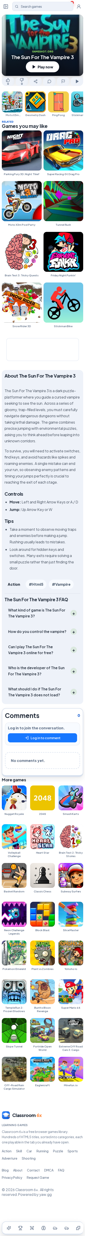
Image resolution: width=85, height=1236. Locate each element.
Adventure (9, 1158)
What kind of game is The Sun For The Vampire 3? (36, 613)
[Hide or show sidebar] (6, 6)
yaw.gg (45, 1194)
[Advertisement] (42, 349)
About (17, 1170)
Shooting (29, 1158)
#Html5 (36, 584)
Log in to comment (46, 738)
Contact (33, 1170)
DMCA (48, 1170)
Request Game (38, 1177)
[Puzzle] (78, 1228)
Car (29, 1151)
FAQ (61, 1170)
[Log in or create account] (78, 6)
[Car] (55, 1228)
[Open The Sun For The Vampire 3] (77, 81)
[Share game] (35, 81)
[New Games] (9, 1228)
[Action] (32, 1228)
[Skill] (44, 1228)
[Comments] (49, 81)
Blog (5, 1170)
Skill (19, 1151)
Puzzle (58, 1151)
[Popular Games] (20, 1228)
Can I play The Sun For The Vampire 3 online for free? (30, 650)
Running (42, 1151)
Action (14, 584)
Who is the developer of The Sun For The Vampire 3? (36, 671)
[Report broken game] (63, 81)
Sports (73, 1151)
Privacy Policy (12, 1177)
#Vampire (61, 584)
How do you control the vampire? (37, 631)
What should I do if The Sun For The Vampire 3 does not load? (34, 692)
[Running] (67, 1228)
